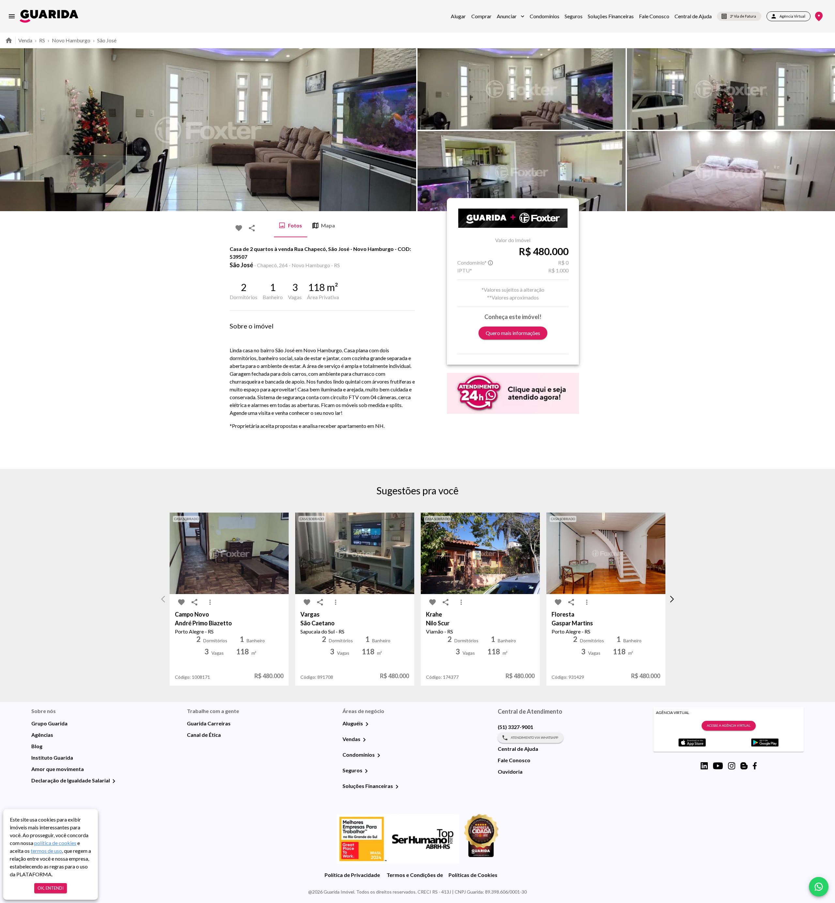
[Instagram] (731, 766)
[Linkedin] (704, 766)
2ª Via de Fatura (743, 16)
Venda (25, 40)
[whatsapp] (818, 886)
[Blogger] (744, 766)
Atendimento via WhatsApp (534, 737)
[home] (49, 16)
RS (42, 40)
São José (106, 40)
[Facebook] (754, 766)
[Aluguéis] (367, 724)
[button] (510, 16)
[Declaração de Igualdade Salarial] (114, 781)
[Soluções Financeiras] (397, 787)
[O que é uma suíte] (490, 263)
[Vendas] (364, 740)
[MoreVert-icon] (210, 602)
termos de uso (46, 851)
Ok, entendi (51, 888)
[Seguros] (366, 771)
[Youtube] (717, 766)
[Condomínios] (379, 755)
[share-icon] (251, 228)
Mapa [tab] (328, 225)
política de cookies (55, 843)
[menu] (12, 16)
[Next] (825, 129)
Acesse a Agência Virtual (729, 725)
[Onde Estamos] (819, 16)
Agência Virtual (792, 16)
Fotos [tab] (295, 225)
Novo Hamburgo (71, 40)
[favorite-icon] (238, 228)
